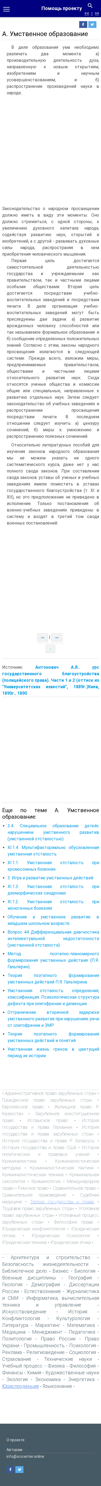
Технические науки (68, 1359)
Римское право (33, 1188)
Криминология (46, 1181)
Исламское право (47, 1120)
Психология (82, 1345)
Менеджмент (47, 1332)
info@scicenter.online (25, 1456)
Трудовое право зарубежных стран (38, 1208)
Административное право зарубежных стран (50, 1093)
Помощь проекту (61, 8)
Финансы (12, 1372)
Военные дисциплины (29, 1278)
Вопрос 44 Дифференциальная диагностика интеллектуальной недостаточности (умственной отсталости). (53, 938)
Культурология (73, 1318)
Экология (17, 1379)
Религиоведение (45, 1352)
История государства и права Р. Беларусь (48, 1140)
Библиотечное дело (24, 1271)
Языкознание (57, 1386)
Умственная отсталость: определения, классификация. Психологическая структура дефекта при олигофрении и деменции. (53, 997)
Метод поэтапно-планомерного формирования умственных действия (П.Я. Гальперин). (53, 960)
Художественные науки (72, 1372)
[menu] (6, 8)
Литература (15, 1325)
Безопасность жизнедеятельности (45, 1264)
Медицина (14, 1332)
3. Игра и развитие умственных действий (50, 877)
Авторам (14, 1450)
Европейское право (23, 1106)
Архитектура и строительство (50, 1257)
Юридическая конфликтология (33, 1228)
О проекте (15, 1440)
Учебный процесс (22, 1366)
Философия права (73, 1222)
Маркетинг (47, 1325)
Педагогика (82, 1332)
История (77, 1311)
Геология (12, 1284)
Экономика (48, 1379)
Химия (34, 1372)
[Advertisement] (50, 152)
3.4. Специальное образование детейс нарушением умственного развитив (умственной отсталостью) (53, 832)
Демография (45, 1284)
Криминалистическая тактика (61, 1167)
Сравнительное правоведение (34, 1195)
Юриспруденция (20, 1386)
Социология (82, 1352)
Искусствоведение (24, 1311)
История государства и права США (39, 1147)
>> (97, 13)
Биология (84, 1271)
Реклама (12, 1352)
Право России (58, 1339)
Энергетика (81, 1379)
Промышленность (44, 1345)
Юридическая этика (70, 1242)
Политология (17, 1339)
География (80, 1278)
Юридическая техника (24, 1242)
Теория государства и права (62, 1201)
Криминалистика (19, 1161)
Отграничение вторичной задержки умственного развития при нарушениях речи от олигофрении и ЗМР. (53, 1019)
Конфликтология (21, 1318)
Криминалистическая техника (33, 1174)
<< (86, 13)
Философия (82, 1366)
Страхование (16, 1359)
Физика (56, 1366)
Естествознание (42, 1291)
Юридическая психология (61, 1235)
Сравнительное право (74, 1188)
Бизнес (61, 1271)
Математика (81, 1325)
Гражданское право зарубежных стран (47, 1100)
